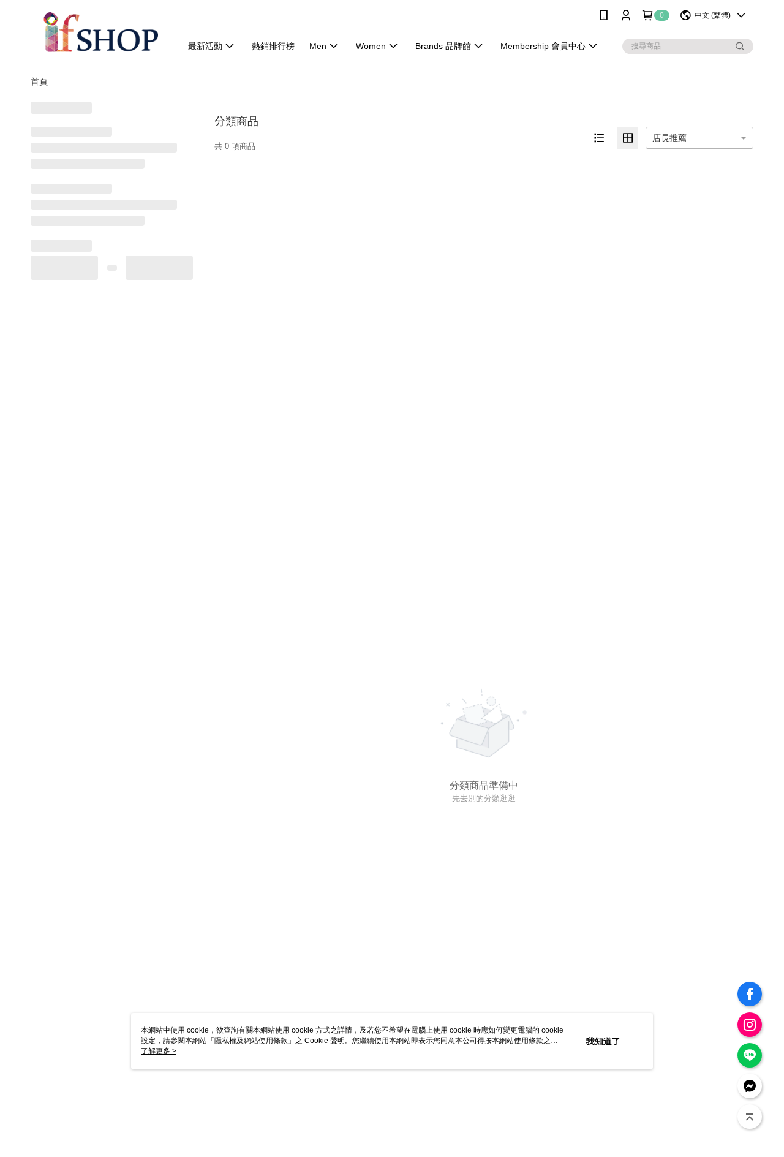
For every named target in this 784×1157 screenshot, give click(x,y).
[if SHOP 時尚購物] (99, 32)
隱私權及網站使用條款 (251, 1040)
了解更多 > (158, 1051)
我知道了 (603, 1041)
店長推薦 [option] (669, 138)
